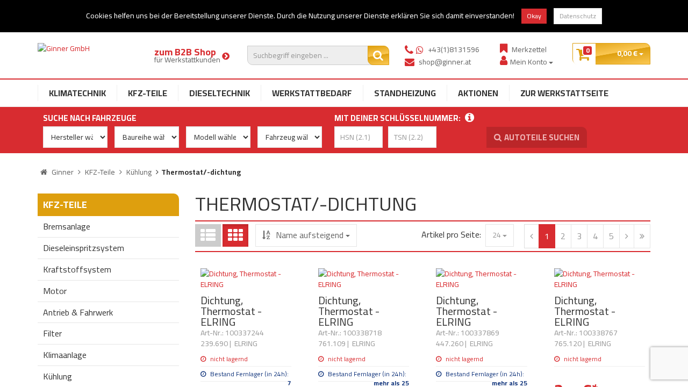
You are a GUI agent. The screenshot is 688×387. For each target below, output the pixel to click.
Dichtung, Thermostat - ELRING (231, 311)
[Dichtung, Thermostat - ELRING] (245, 279)
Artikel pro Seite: (451, 234)
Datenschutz (578, 16)
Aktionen (478, 93)
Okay (534, 16)
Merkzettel (529, 49)
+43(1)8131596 (453, 49)
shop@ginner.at (445, 62)
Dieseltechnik (219, 93)
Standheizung (405, 93)
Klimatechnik (77, 93)
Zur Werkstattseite (564, 93)
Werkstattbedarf (312, 93)
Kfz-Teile (147, 93)
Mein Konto (529, 61)
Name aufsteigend (309, 235)
